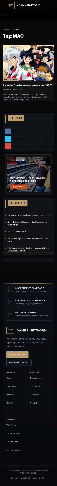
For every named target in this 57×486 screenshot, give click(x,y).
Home (5, 30)
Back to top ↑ (39, 478)
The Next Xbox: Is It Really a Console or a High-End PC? (29, 215)
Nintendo (10, 395)
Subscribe (47, 146)
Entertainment (36, 378)
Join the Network (13, 450)
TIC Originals (35, 386)
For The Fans (12, 442)
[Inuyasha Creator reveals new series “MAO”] (28, 63)
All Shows (34, 395)
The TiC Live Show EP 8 (16, 232)
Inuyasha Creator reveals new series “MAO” (27, 85)
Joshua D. (7, 89)
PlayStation (11, 386)
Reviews (10, 403)
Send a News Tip (17, 354)
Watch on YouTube (19, 362)
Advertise (25, 478)
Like (50, 131)
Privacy (15, 478)
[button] (53, 15)
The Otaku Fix (10, 79)
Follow (48, 139)
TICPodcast (11, 425)
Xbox (8, 378)
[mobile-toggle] (5, 15)
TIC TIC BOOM (13, 433)
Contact (33, 403)
